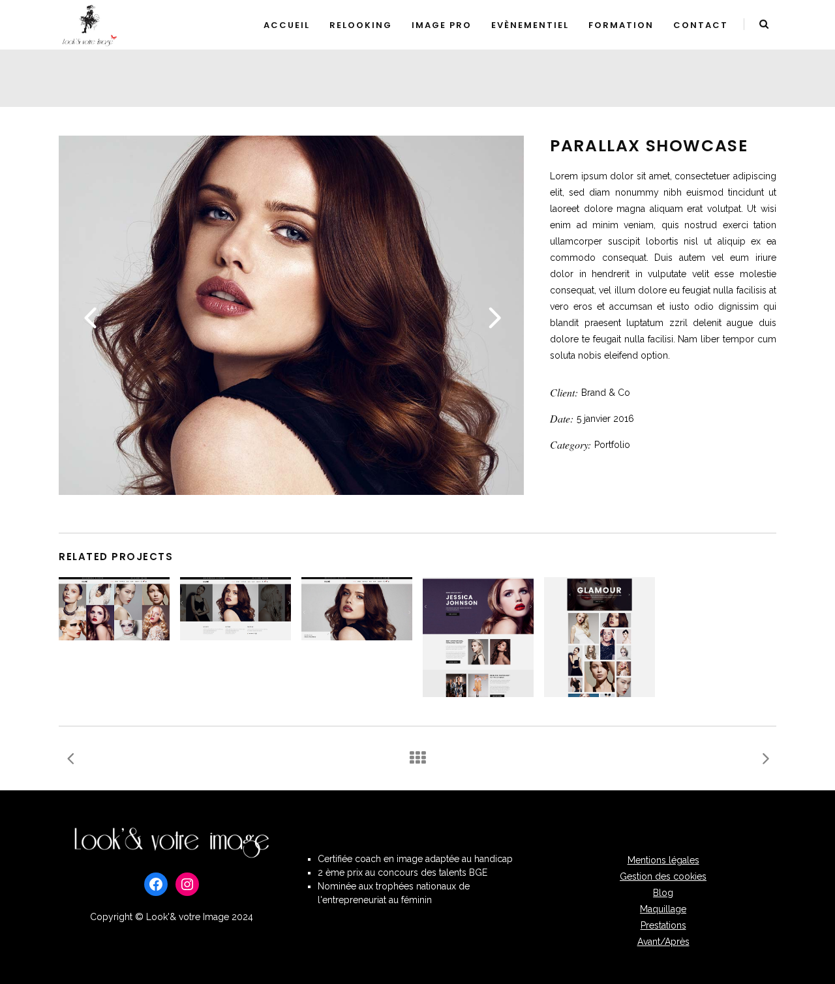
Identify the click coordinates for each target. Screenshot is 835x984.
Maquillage (663, 909)
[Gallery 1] (291, 491)
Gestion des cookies (663, 876)
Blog (663, 892)
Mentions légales (663, 860)
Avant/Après (663, 941)
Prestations (663, 925)
